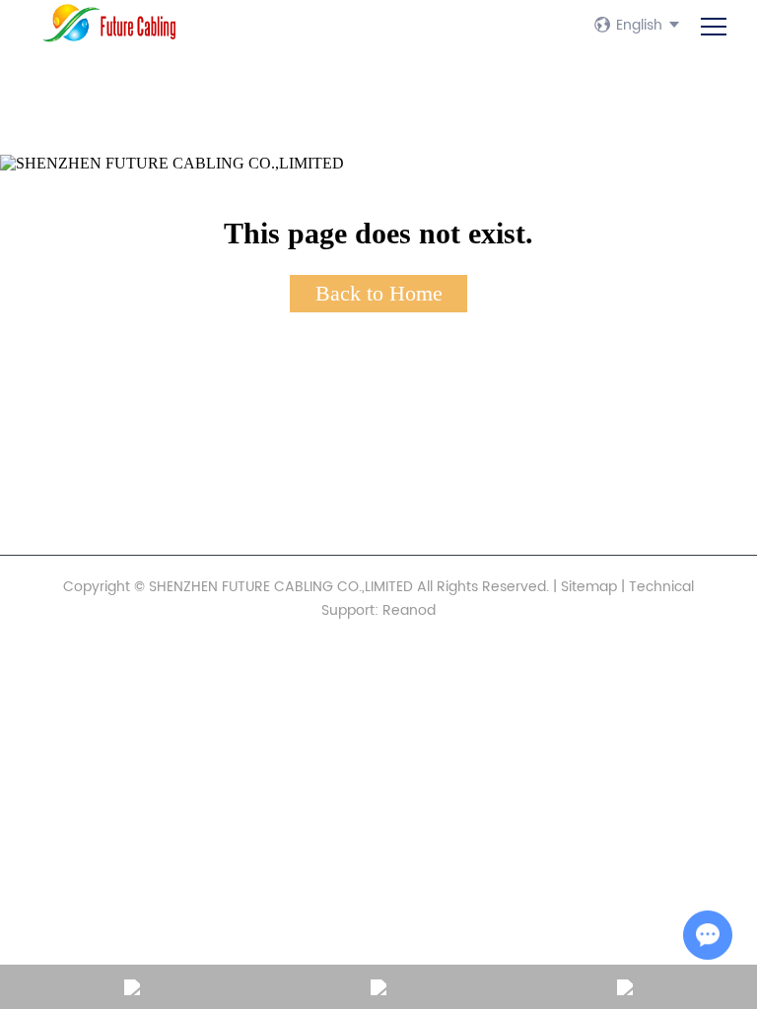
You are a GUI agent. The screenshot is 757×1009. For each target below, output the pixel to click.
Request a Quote (109, 489)
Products (80, 388)
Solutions (81, 422)
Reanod (409, 610)
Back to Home (379, 293)
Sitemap (589, 586)
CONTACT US (88, 455)
